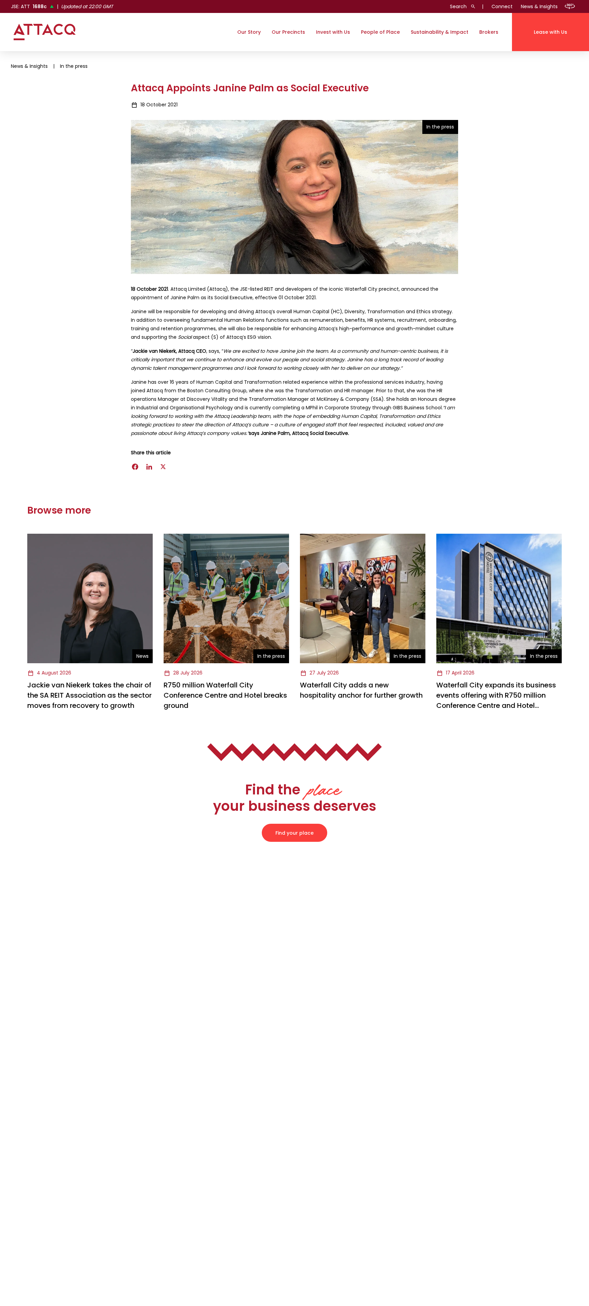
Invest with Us (333, 32)
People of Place (380, 32)
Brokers (488, 32)
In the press (74, 66)
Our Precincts (288, 32)
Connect (502, 6)
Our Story (249, 32)
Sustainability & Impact (439, 32)
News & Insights (539, 6)
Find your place (294, 833)
